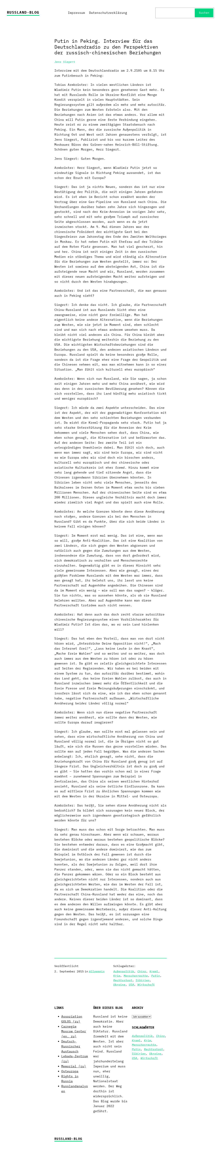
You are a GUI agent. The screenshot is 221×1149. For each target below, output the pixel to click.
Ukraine (119, 984)
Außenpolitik (123, 971)
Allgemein (96, 971)
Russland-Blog (23, 12)
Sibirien (143, 980)
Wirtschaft (146, 984)
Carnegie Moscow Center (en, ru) (73, 1031)
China (141, 971)
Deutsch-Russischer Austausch (70, 1046)
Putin (155, 975)
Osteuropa (69, 1071)
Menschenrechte (136, 975)
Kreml (154, 971)
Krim (116, 975)
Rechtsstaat (122, 980)
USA (131, 984)
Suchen (204, 12)
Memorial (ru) (73, 1066)
